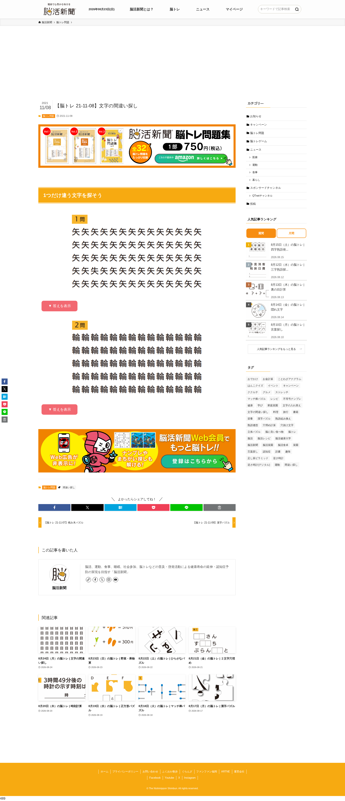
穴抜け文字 (287, 425)
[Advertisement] (172, 69)
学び (260, 405)
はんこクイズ (255, 385)
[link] (88, 579)
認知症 (267, 451)
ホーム (104, 771)
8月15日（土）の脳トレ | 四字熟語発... (287, 247)
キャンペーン (258, 124)
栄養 (250, 418)
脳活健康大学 (283, 438)
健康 (250, 405)
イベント (273, 385)
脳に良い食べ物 (274, 431)
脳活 (250, 438)
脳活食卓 (283, 444)
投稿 (253, 203)
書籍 (295, 411)
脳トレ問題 (48, 116)
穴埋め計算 (269, 425)
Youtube (169, 777)
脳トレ (292, 431)
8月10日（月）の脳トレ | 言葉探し (287, 327)
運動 (255, 165)
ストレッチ (281, 392)
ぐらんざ (187, 771)
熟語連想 (253, 425)
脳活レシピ (264, 438)
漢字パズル (264, 418)
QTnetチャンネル (262, 195)
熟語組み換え (283, 418)
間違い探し (69, 487)
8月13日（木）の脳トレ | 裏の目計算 (287, 287)
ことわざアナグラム (289, 379)
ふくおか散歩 (170, 771)
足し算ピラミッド (258, 458)
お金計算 (268, 379)
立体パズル (254, 431)
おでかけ (253, 379)
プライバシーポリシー (125, 771)
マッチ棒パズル (257, 398)
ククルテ (253, 392)
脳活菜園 (268, 444)
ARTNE (225, 771)
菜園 (295, 444)
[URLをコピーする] (219, 507)
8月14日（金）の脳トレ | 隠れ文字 (287, 307)
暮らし (256, 180)
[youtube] (115, 579)
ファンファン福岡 (206, 771)
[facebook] (95, 579)
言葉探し (253, 451)
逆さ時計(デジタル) (259, 464)
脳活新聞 (59, 588)
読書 (278, 451)
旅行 (285, 411)
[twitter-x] (102, 579)
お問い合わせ (150, 771)
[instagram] (108, 579)
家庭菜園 (273, 405)
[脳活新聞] (60, 8)
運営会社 (239, 771)
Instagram (190, 777)
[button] (54, 507)
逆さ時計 (278, 458)
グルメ (267, 392)
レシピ (274, 398)
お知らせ (255, 116)
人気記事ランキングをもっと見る (277, 349)
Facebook (155, 777)
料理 (275, 411)
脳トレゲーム (258, 141)
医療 (255, 157)
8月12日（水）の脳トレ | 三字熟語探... (287, 267)
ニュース (255, 149)
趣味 (287, 451)
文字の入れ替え (292, 405)
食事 (255, 172)
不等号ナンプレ (292, 398)
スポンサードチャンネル (265, 187)
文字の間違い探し (258, 411)
